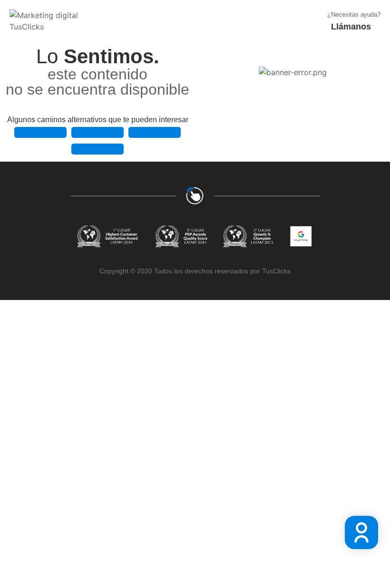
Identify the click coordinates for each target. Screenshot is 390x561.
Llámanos (351, 26)
